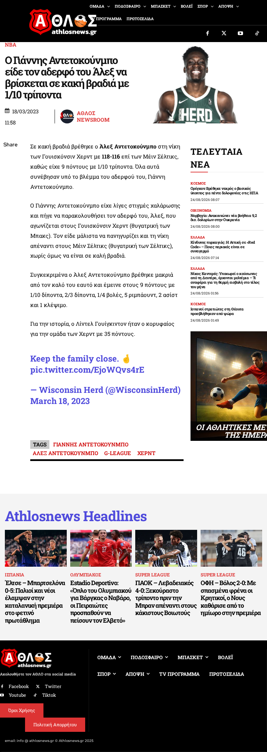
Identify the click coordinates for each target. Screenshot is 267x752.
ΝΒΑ (10, 44)
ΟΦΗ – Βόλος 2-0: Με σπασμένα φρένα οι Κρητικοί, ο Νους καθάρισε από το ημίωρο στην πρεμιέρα (231, 598)
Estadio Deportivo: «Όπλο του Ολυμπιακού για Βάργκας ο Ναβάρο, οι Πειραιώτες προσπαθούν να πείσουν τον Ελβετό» (100, 601)
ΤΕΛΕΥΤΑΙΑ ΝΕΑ (217, 158)
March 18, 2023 (60, 400)
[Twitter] (224, 33)
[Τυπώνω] (10, 260)
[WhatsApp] (10, 194)
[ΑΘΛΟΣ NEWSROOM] (68, 116)
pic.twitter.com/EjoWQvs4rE (87, 369)
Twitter (53, 686)
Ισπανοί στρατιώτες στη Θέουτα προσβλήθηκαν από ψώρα (217, 311)
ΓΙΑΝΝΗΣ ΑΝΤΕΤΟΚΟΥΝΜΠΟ (90, 444)
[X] (10, 178)
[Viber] (10, 211)
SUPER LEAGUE (152, 575)
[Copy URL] (10, 243)
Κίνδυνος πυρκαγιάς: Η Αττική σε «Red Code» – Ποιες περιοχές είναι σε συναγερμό (223, 246)
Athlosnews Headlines (76, 516)
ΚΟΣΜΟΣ (198, 183)
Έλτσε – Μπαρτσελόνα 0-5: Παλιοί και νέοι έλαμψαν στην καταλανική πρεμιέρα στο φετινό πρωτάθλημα (35, 601)
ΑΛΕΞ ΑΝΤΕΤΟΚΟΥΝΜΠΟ (65, 453)
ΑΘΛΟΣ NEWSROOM (93, 116)
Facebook (19, 686)
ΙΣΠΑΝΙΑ (14, 575)
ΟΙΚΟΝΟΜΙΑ (201, 211)
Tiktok (49, 695)
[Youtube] (240, 33)
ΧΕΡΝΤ (146, 453)
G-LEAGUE (117, 453)
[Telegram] (10, 227)
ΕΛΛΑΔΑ (198, 237)
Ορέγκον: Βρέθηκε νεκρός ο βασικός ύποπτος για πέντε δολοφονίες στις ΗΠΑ (224, 190)
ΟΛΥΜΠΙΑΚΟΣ (85, 575)
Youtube (17, 695)
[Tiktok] (257, 33)
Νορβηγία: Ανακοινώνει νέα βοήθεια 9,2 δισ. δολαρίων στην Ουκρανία (224, 218)
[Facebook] (207, 33)
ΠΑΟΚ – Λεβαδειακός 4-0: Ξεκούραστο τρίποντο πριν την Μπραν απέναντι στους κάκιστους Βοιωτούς (165, 598)
